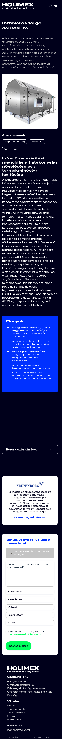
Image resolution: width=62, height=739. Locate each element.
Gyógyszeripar (16, 681)
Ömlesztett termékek (21, 684)
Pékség (12, 695)
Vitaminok (10, 149)
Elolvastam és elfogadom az (28, 633)
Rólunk (12, 705)
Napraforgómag (14, 141)
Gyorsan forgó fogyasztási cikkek (29, 691)
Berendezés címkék (21, 449)
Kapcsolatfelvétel (18, 729)
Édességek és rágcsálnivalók (26, 688)
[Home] (18, 6)
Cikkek (11, 716)
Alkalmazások (16, 712)
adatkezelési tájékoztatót (26, 634)
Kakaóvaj (37, 141)
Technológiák (16, 709)
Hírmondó (14, 719)
